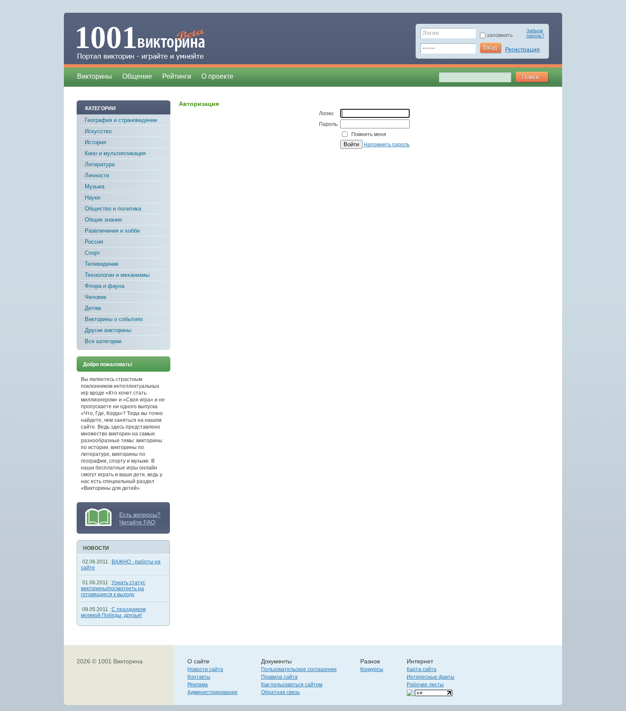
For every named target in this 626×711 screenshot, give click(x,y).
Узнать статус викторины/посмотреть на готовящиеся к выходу (113, 588)
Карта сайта (421, 669)
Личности (97, 175)
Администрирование (212, 692)
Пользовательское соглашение (299, 669)
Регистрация (522, 49)
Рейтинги (176, 76)
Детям (93, 308)
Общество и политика (113, 208)
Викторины (94, 76)
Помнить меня (368, 134)
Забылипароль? (535, 33)
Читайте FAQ (137, 522)
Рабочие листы (425, 685)
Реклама (197, 685)
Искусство (98, 131)
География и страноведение (121, 120)
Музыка (94, 186)
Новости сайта (205, 669)
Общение (137, 76)
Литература (100, 164)
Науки (92, 197)
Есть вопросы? (140, 514)
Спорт (92, 253)
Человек (95, 297)
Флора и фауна (104, 286)
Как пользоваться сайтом (291, 685)
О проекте (217, 76)
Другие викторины (108, 330)
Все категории (103, 341)
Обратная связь (280, 692)
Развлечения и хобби (112, 231)
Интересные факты (430, 677)
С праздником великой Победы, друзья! (113, 612)
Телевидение (101, 264)
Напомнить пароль (387, 145)
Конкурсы (371, 669)
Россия (94, 242)
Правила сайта (279, 677)
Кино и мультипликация (115, 153)
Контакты (198, 677)
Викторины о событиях (114, 319)
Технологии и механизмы (117, 275)
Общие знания (103, 219)
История (95, 142)
